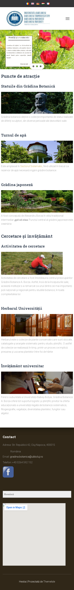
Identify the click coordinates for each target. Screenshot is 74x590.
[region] (37, 48)
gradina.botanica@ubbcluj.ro (26, 456)
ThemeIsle (49, 581)
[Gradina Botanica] (30, 18)
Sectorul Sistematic (31, 166)
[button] (22, 39)
